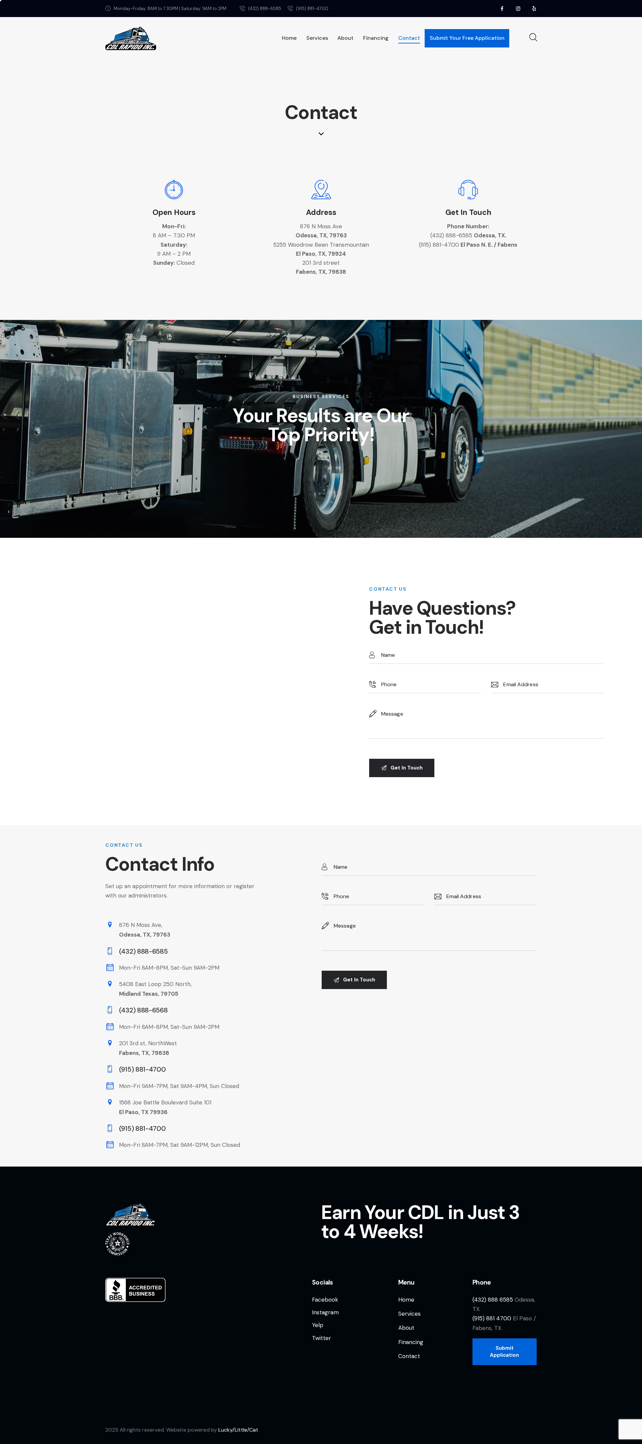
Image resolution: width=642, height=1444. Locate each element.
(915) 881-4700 (439, 244)
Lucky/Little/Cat (238, 1429)
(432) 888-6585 (451, 235)
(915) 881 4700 (491, 1318)
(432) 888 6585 (492, 1299)
